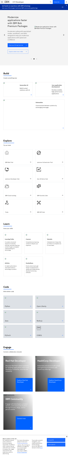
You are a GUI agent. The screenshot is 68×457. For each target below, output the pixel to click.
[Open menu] (2, 2)
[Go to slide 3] (36, 58)
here (41, 447)
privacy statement (22, 452)
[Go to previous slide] (4, 35)
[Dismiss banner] (66, 5)
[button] (51, 2)
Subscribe (56, 2)
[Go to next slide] (63, 35)
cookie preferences (22, 443)
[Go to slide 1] (31, 58)
